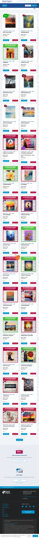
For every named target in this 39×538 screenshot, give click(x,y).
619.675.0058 (25, 498)
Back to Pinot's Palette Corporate (8, 487)
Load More (19, 439)
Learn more (18, 536)
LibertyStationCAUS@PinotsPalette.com (29, 496)
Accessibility (15, 523)
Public (28, 5)
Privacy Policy (11, 523)
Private (33, 5)
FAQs (3, 509)
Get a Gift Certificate (19, 460)
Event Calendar (5, 504)
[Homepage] (11, 492)
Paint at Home (5, 514)
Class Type (4, 5)
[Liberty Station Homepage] (7, 1)
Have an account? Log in (19, 482)
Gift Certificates (5, 507)
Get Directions (25, 494)
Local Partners (5, 516)
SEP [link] (34, 9)
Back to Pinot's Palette (22, 1)
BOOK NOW (15, 40)
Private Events (5, 505)
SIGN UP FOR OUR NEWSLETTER (28, 512)
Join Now (19, 480)
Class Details (6, 40)
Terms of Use (6, 523)
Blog (3, 512)
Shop (3, 511)
